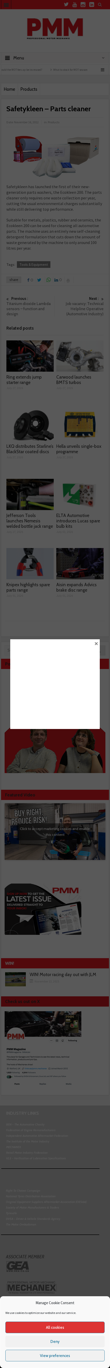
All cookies (55, 1327)
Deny (55, 1341)
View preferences (55, 1355)
